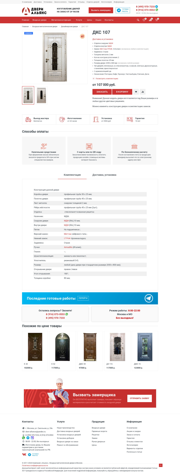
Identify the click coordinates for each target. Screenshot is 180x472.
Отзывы (81, 2)
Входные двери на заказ (67, 441)
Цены (94, 445)
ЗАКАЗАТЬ (102, 91)
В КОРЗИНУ (122, 91)
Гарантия (72, 2)
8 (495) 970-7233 (145, 6)
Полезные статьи (134, 452)
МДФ (111, 43)
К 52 (53, 364)
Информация (119, 2)
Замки (94, 438)
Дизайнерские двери (69, 26)
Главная (25, 26)
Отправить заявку (139, 398)
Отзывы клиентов (135, 441)
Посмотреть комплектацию (106, 79)
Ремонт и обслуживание (67, 445)
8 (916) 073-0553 (145, 9)
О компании (27, 2)
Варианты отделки (135, 448)
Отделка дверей (93, 2)
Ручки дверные (98, 441)
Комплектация (72, 174)
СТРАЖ (109, 49)
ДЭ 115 (109, 364)
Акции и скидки (134, 431)
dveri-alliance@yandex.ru (35, 432)
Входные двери (98, 428)
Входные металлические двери (44, 26)
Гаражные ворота (99, 431)
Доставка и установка (102, 39)
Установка (48, 2)
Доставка (38, 2)
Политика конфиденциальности (35, 465)
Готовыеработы (125, 10)
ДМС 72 (137, 364)
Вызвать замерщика (101, 10)
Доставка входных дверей (68, 431)
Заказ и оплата (60, 2)
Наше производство (66, 428)
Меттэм (103, 49)
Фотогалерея (106, 2)
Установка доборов (65, 438)
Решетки (95, 435)
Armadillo (68, 247)
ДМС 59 (82, 364)
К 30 (26, 364)
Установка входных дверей (69, 435)
